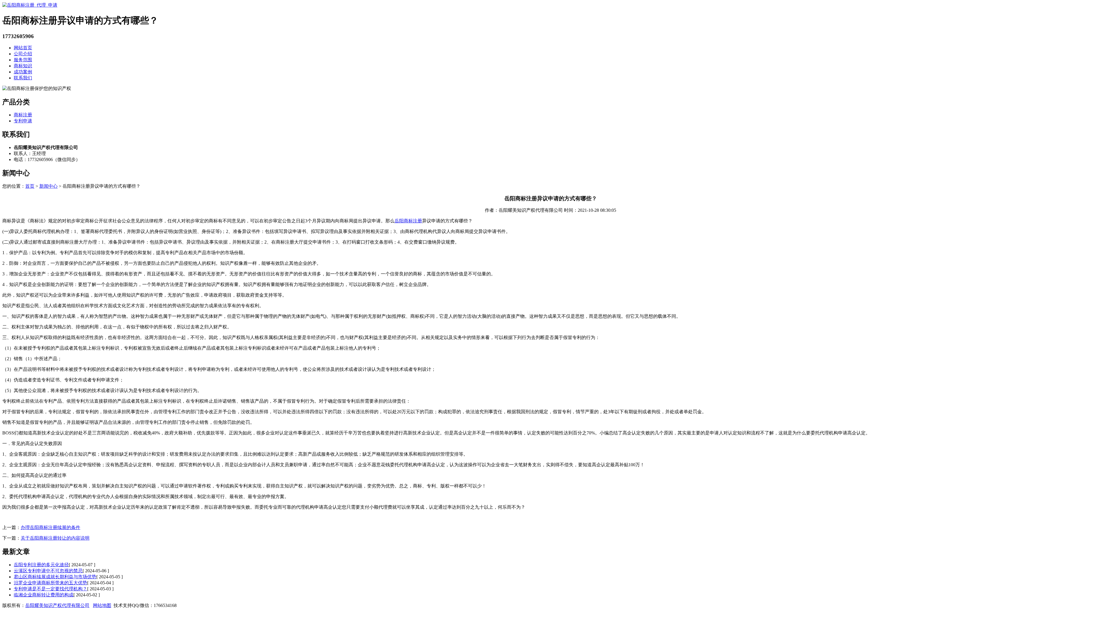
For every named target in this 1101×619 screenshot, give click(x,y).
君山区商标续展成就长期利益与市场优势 (55, 576)
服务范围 (23, 59)
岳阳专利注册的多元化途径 (41, 564)
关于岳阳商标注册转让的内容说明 (55, 538)
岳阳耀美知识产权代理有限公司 (57, 605)
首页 (29, 186)
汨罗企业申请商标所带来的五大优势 (50, 582)
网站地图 (102, 605)
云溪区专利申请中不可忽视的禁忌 (48, 570)
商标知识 (23, 65)
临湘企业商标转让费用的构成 (43, 594)
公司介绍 (23, 53)
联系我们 (23, 77)
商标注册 (23, 114)
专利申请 (23, 120)
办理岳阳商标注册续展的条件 (50, 527)
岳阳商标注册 (408, 220)
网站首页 (23, 47)
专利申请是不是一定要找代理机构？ (50, 588)
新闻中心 (48, 186)
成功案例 (23, 71)
